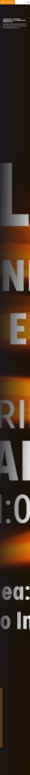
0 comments (15, 27)
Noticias (9, 27)
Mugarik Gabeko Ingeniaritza (13, 24)
